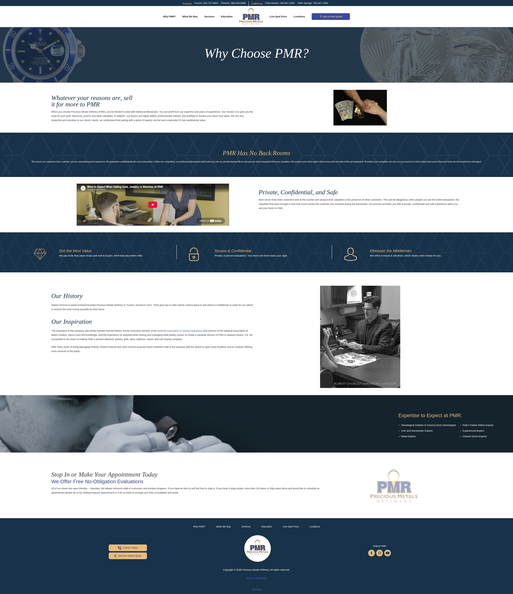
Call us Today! (130, 548)
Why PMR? (169, 16)
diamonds (77, 116)
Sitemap (256, 589)
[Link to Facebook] (371, 553)
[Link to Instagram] (379, 553)
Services (209, 16)
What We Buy (190, 16)
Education (227, 16)
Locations (299, 16)
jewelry (87, 116)
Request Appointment (102, 492)
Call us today (125, 492)
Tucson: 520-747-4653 (206, 3)
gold (68, 116)
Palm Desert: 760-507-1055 (280, 3)
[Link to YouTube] (387, 553)
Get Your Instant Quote (129, 556)
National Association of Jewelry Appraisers (180, 330)
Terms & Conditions (256, 578)
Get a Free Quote (332, 16)
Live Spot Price (278, 16)
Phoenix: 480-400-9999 (233, 3)
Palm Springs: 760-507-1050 (312, 3)
